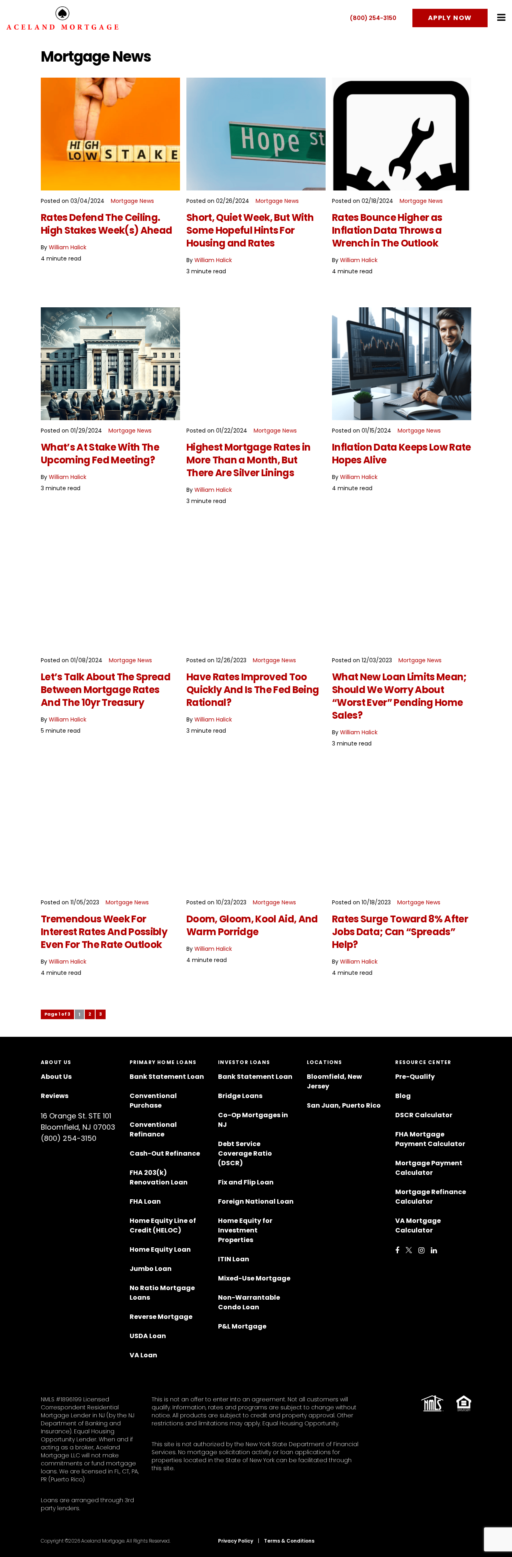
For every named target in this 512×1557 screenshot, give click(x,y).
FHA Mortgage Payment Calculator (430, 1139)
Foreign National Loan (256, 1201)
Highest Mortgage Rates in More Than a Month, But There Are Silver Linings (248, 460)
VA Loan (143, 1355)
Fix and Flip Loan (246, 1182)
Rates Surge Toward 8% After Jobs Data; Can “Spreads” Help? (400, 931)
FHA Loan (145, 1201)
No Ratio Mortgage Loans (162, 1292)
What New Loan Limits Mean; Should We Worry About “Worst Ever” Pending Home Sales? (399, 696)
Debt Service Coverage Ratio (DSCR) (245, 1153)
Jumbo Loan (151, 1268)
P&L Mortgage (242, 1326)
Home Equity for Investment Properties (245, 1230)
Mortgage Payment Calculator (428, 1167)
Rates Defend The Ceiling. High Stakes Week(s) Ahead (106, 224)
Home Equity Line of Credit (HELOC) (163, 1225)
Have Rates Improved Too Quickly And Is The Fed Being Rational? (252, 689)
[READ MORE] (110, 134)
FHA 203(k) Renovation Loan (159, 1177)
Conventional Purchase (153, 1100)
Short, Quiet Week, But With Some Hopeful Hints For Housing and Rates (250, 230)
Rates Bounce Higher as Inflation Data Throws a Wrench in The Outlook (387, 230)
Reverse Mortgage (161, 1316)
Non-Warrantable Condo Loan (249, 1302)
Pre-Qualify (415, 1076)
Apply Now (450, 17)
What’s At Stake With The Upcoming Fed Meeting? (100, 454)
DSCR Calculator (423, 1115)
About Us (56, 1076)
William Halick (67, 247)
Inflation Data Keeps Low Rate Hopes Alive (401, 454)
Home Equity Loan (160, 1249)
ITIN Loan (233, 1259)
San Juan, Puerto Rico (344, 1105)
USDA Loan (148, 1336)
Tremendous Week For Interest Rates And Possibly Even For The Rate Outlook (104, 931)
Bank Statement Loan (167, 1076)
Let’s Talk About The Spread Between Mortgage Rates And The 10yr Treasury (105, 689)
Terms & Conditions (289, 1540)
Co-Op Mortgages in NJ (253, 1119)
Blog (403, 1095)
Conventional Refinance (153, 1129)
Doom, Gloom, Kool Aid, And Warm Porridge (252, 925)
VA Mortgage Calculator (418, 1225)
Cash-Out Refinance (165, 1153)
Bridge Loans (240, 1095)
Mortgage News (132, 201)
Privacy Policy (235, 1540)
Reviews (54, 1095)
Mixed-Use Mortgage (254, 1278)
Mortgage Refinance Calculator (430, 1196)
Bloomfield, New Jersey (334, 1081)
